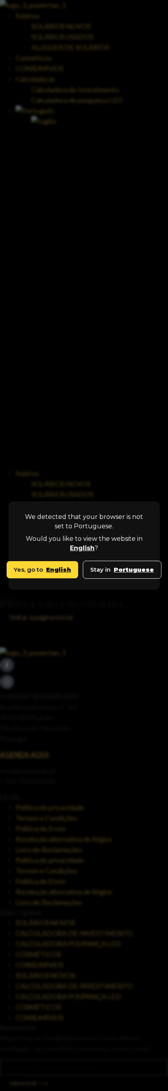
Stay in (122, 569)
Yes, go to (42, 569)
